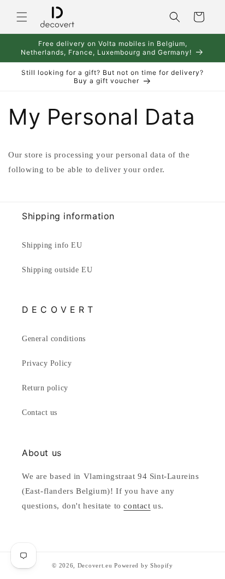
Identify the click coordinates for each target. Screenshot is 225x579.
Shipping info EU (52, 245)
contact (136, 505)
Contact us (39, 412)
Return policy (45, 388)
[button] (22, 17)
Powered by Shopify (143, 565)
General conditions (54, 339)
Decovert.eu (95, 565)
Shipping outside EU (57, 270)
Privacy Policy (47, 363)
